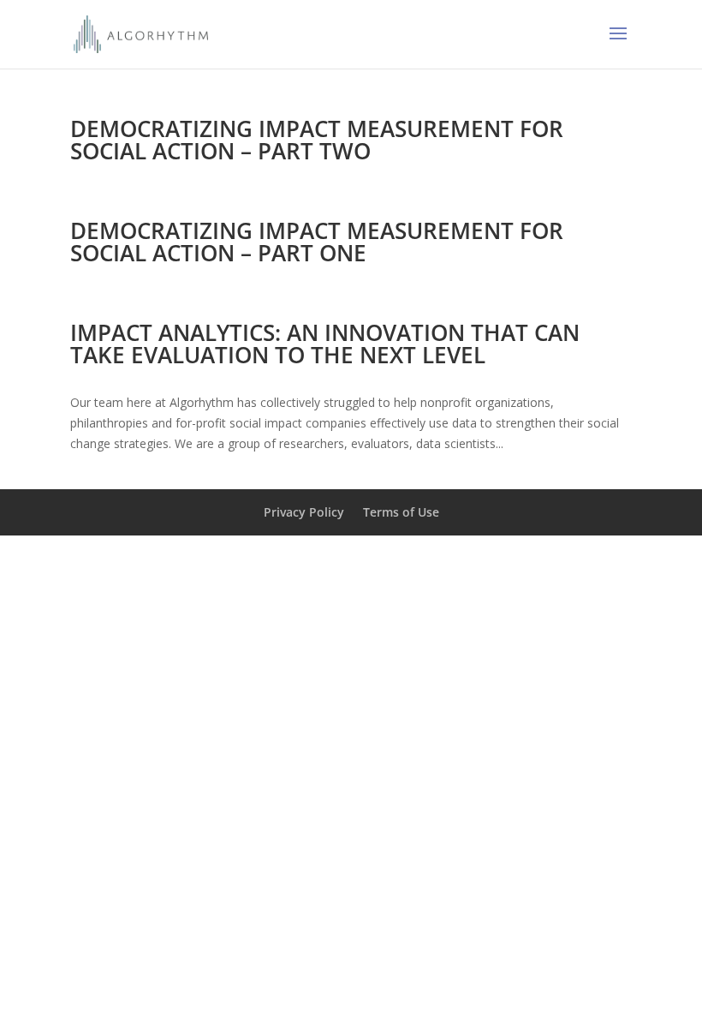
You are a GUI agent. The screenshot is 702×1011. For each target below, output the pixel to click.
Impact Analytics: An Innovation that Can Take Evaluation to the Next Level (325, 343)
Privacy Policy (304, 512)
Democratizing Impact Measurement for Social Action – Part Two (316, 139)
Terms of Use (401, 512)
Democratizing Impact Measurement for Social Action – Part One (316, 241)
